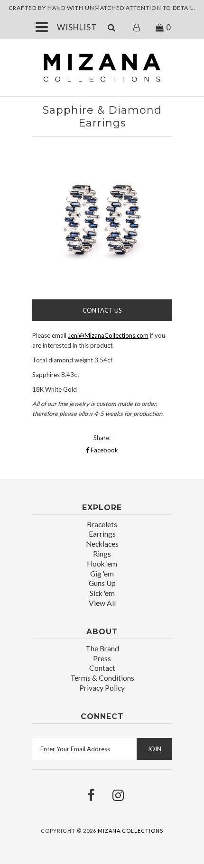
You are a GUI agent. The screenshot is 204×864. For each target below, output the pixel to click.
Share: (102, 437)
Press (102, 658)
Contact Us (102, 310)
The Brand (102, 648)
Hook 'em (102, 563)
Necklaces (102, 544)
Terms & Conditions (102, 678)
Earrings (102, 534)
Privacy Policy (102, 688)
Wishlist (77, 27)
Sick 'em (102, 593)
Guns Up (102, 583)
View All (102, 603)
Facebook (103, 450)
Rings (102, 553)
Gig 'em (102, 573)
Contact (102, 668)
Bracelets (102, 524)
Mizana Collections (130, 831)
